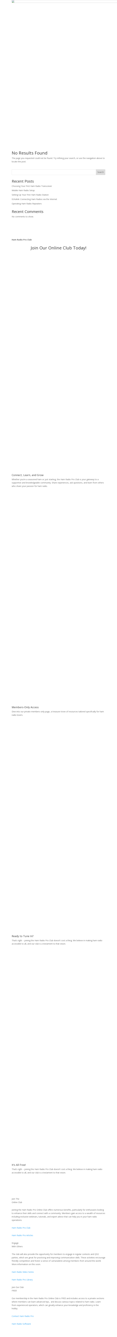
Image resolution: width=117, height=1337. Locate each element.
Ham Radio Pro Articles (22, 1235)
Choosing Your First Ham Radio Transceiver (32, 186)
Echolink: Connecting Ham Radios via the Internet (34, 199)
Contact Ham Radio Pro (23, 1316)
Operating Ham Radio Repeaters (27, 203)
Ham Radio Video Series (23, 1272)
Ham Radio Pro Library (22, 1279)
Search (100, 172)
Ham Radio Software (21, 1323)
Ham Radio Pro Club (21, 1227)
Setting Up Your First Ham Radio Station (30, 194)
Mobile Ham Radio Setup (23, 190)
